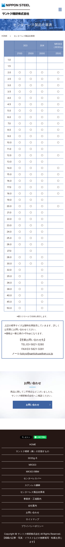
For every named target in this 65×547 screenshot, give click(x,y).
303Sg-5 (32, 458)
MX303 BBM (32, 471)
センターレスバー (32, 478)
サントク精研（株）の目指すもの (32, 451)
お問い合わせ (32, 404)
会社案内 (32, 505)
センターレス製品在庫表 (32, 492)
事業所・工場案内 (32, 498)
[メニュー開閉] (60, 9)
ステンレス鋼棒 (32, 485)
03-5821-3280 (35, 344)
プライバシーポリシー (32, 526)
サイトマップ (32, 519)
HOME (4, 36)
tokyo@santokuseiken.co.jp (36, 353)
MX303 (32, 464)
